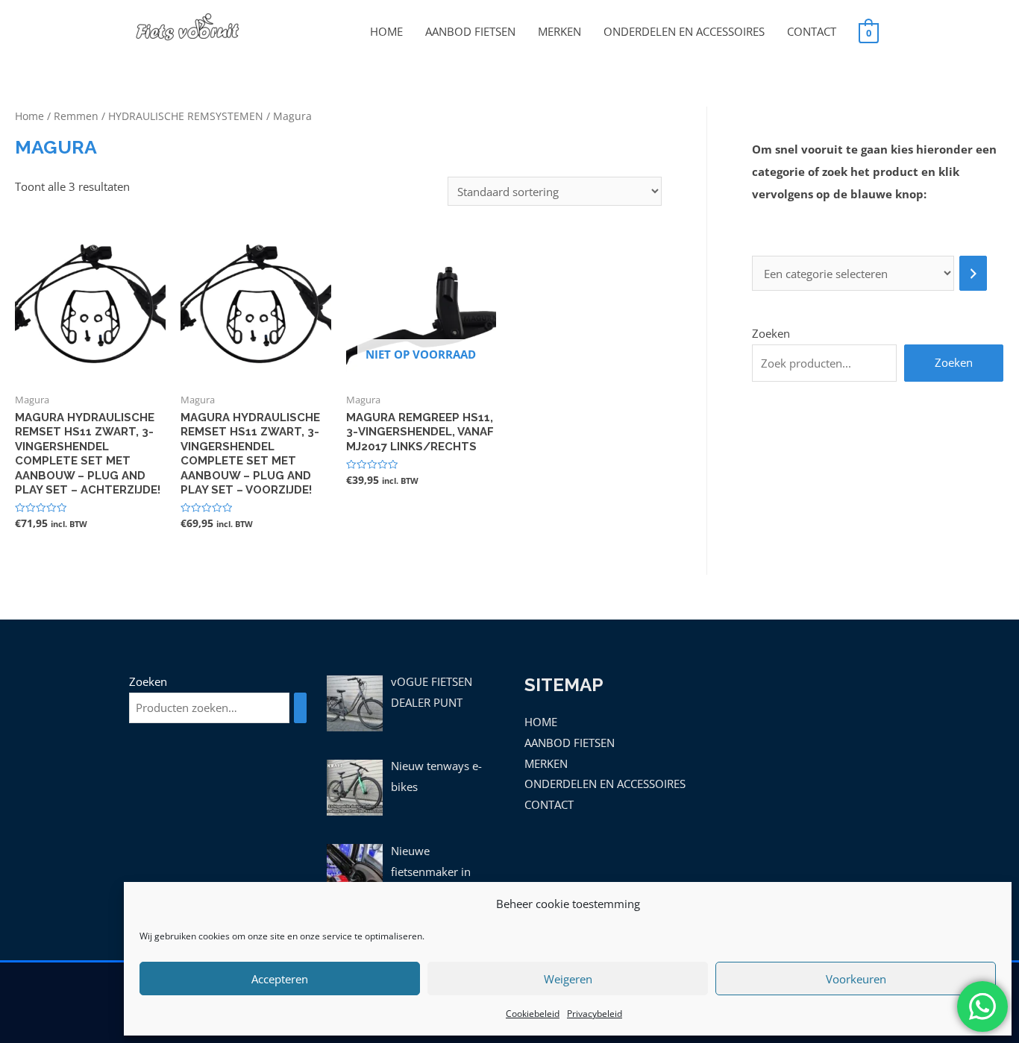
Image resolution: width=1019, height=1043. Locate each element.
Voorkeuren (856, 978)
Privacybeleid (594, 1013)
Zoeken (771, 333)
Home (29, 116)
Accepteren (279, 978)
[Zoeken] (300, 708)
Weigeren (568, 978)
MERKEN (559, 31)
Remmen (76, 116)
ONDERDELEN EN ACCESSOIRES (684, 31)
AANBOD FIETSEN (470, 31)
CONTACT (811, 31)
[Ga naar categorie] (973, 273)
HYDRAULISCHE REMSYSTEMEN (185, 116)
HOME (386, 31)
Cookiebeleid (532, 1013)
